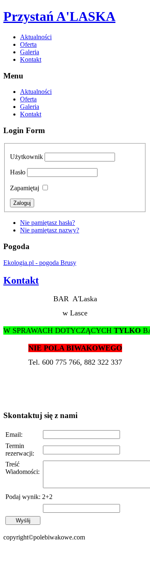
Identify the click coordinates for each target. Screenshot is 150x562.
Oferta (28, 44)
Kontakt (30, 59)
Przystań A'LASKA (59, 16)
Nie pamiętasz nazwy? (49, 230)
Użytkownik (26, 156)
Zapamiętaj (24, 188)
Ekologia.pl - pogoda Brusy (39, 262)
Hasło (17, 172)
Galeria (29, 51)
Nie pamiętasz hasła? (47, 222)
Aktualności (36, 36)
